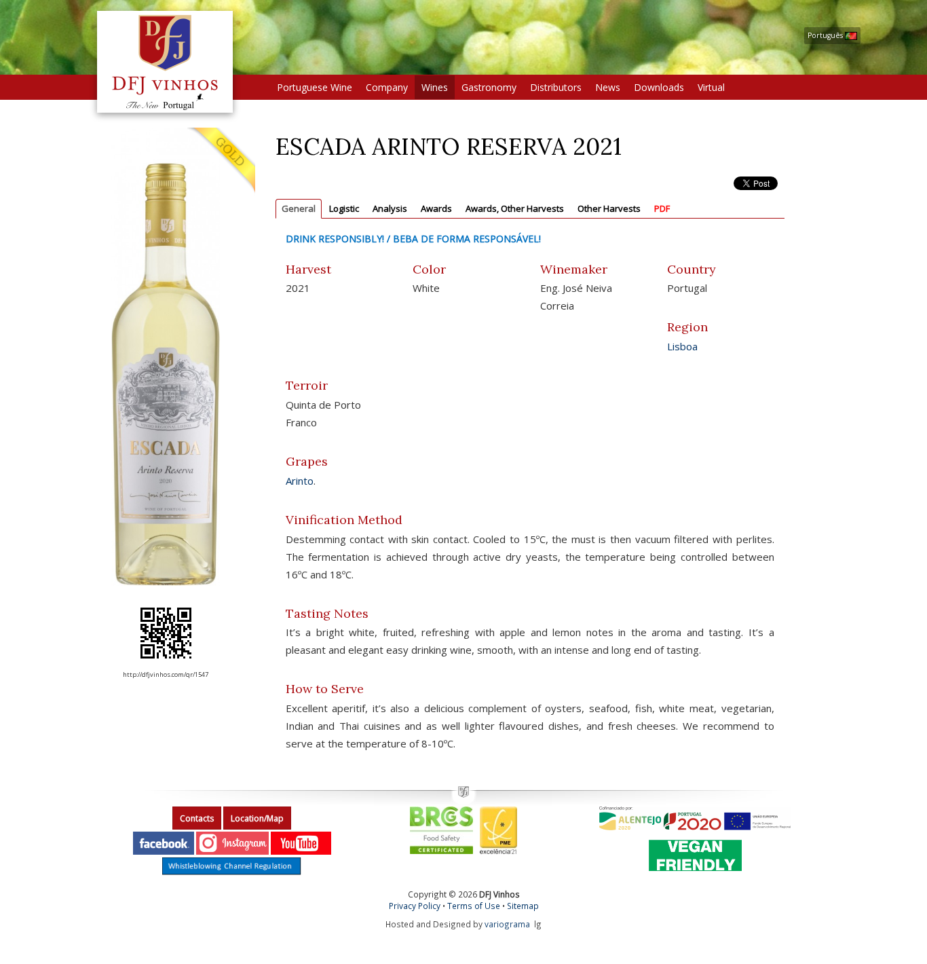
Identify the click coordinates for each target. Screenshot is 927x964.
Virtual (711, 87)
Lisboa (682, 346)
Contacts (197, 818)
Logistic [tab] (344, 208)
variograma (507, 924)
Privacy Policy (414, 905)
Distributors (556, 87)
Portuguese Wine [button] (314, 87)
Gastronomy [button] (488, 87)
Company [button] (387, 87)
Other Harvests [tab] (609, 208)
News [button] (607, 87)
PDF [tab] (662, 208)
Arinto (300, 480)
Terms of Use (473, 905)
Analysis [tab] (390, 208)
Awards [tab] (436, 208)
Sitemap (523, 905)
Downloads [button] (659, 87)
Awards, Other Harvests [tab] (515, 208)
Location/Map (257, 818)
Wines (434, 87)
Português (826, 35)
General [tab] (299, 208)
